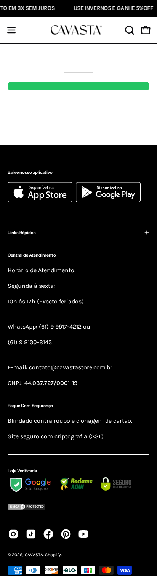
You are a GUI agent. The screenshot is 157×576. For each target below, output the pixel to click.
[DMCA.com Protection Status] (78, 508)
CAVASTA (34, 554)
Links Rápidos (22, 232)
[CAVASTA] (78, 30)
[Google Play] (108, 200)
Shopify (53, 554)
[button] (128, 30)
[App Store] (42, 200)
